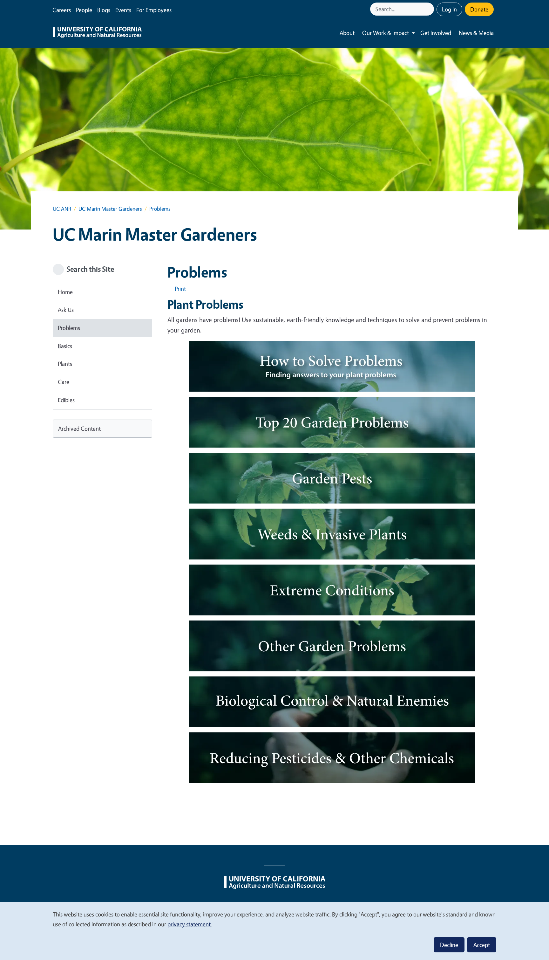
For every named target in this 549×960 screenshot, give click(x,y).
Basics (65, 346)
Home (65, 292)
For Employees (154, 10)
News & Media (476, 33)
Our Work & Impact (385, 33)
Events (123, 10)
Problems (69, 328)
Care (63, 382)
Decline (449, 945)
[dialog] (274, 930)
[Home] (97, 33)
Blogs (103, 10)
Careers (61, 10)
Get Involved (435, 33)
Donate (479, 9)
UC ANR (62, 208)
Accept (481, 945)
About (347, 33)
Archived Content (79, 428)
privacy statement (189, 924)
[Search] (430, 9)
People (84, 10)
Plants (65, 363)
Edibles (66, 400)
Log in (449, 9)
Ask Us (66, 309)
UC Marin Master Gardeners (110, 208)
